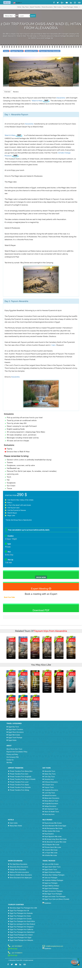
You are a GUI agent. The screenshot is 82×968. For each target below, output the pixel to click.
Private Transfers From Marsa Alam (21, 771)
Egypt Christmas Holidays (52, 872)
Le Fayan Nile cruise (50, 853)
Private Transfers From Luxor (19, 782)
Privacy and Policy (12, 754)
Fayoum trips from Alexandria (49, 51)
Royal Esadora (49, 834)
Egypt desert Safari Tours (52, 867)
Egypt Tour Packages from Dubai (20, 916)
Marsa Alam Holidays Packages (54, 875)
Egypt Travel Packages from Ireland (21, 935)
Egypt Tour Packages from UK (19, 910)
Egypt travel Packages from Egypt (20, 937)
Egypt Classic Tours (50, 869)
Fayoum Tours (49, 787)
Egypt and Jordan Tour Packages (55, 896)
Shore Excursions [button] (47, 7)
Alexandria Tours (31, 51)
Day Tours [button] (25, 7)
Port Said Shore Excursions (18, 864)
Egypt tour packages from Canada (21, 919)
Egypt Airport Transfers (15, 729)
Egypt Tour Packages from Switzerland (22, 932)
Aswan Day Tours (50, 774)
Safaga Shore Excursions (18, 869)
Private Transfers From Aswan (19, 785)
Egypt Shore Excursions (16, 732)
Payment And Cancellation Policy (16, 752)
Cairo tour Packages (50, 878)
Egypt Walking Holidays (51, 886)
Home (19, 7)
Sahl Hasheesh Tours (51, 809)
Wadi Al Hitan (37, 101)
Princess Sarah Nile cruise (52, 847)
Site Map (9, 762)
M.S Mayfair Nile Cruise (51, 844)
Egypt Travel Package (15, 737)
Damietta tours (49, 779)
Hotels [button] (76, 7)
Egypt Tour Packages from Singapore (22, 927)
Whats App (13, 949)
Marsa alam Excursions (51, 798)
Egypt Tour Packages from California (21, 929)
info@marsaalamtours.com (54, 946)
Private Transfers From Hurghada (20, 776)
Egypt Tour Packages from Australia (21, 913)
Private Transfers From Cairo (19, 774)
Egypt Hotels (12, 740)
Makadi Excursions (50, 795)
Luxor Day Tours (49, 793)
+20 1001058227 (17, 946)
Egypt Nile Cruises (14, 735)
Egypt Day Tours (16, 51)
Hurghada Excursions (51, 790)
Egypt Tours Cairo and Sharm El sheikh (56, 899)
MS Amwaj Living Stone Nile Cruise (55, 839)
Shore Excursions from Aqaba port (21, 878)
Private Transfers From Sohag (19, 790)
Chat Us (74, 962)
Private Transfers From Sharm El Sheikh (22, 779)
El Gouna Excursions (51, 782)
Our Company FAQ (12, 757)
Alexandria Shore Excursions (19, 867)
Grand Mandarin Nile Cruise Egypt (55, 826)
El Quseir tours (49, 785)
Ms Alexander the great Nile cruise (55, 842)
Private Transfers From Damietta (20, 787)
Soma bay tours (49, 814)
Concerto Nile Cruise (51, 850)
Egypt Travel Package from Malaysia (21, 940)
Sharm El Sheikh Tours (51, 812)
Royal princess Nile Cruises (53, 823)
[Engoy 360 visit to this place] (46, 101)
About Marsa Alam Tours (14, 749)
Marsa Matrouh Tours (51, 801)
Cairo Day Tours (49, 776)
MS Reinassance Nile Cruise (53, 828)
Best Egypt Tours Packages (53, 894)
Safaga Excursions (50, 806)
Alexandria (60, 98)
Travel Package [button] (67, 7)
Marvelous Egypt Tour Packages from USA (23, 908)
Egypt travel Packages (51, 888)
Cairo (53, 345)
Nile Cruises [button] (58, 7)
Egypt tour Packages (51, 883)
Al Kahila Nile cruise (50, 855)
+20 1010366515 (17, 952)
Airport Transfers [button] (35, 7)
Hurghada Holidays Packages (53, 880)
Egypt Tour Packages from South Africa (22, 921)
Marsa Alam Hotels (16, 826)
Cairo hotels (14, 823)
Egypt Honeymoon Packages (53, 891)
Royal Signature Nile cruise (53, 836)
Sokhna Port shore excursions (19, 872)
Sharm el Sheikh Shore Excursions (21, 875)
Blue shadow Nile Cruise (52, 831)
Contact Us (10, 760)
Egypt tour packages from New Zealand (22, 924)
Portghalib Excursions (51, 803)
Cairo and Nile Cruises (51, 864)
